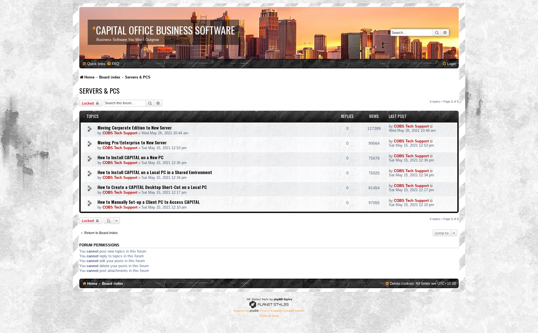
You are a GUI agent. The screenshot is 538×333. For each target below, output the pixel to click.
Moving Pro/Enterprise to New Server (132, 142)
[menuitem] (113, 64)
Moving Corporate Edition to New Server (135, 127)
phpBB (254, 310)
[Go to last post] (431, 126)
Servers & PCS (99, 90)
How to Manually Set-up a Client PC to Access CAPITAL (149, 201)
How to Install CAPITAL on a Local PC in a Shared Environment (155, 172)
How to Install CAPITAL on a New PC (130, 157)
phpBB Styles (283, 299)
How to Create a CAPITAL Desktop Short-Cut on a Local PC (152, 187)
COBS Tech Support (120, 133)
